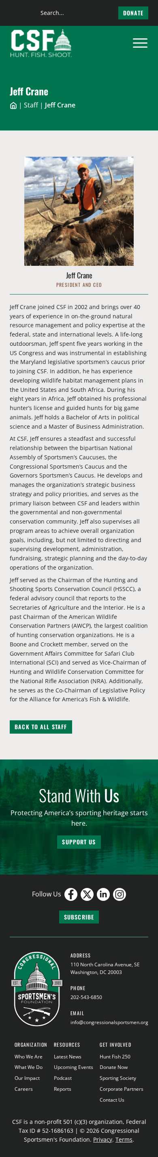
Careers (24, 1088)
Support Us (79, 841)
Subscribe (79, 917)
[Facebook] (70, 894)
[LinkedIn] (103, 894)
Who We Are (29, 1056)
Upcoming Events (73, 1067)
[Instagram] (119, 894)
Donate (133, 12)
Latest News (67, 1056)
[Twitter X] (87, 894)
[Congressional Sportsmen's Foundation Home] (41, 43)
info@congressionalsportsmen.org (109, 1022)
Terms (123, 1139)
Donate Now (114, 1067)
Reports (62, 1088)
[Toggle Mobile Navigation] (140, 43)
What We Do (29, 1067)
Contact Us (112, 1099)
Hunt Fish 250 (115, 1056)
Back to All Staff (41, 726)
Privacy (102, 1139)
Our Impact (27, 1078)
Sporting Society (118, 1078)
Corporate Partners (121, 1088)
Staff (31, 105)
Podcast (63, 1078)
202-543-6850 (86, 997)
